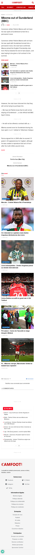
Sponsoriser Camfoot (17, 547)
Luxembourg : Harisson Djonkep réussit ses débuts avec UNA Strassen (18, 423)
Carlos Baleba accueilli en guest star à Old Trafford (21, 86)
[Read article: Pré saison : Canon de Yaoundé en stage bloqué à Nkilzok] (17, 317)
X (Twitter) (27, 480)
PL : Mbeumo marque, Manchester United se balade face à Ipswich (16, 364)
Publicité (17, 517)
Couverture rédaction (17, 528)
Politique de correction (18, 504)
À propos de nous (17, 514)
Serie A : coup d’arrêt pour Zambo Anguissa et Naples (16, 413)
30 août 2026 (4, 368)
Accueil (3, 14)
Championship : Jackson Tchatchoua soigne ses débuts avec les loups (17, 440)
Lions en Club (20, 7)
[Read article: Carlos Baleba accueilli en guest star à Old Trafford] (5, 87)
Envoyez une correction (17, 536)
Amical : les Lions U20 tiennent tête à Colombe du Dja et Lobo (17, 427)
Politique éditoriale (17, 498)
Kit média (17, 520)
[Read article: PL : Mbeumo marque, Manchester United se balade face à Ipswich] (17, 350)
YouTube (27, 484)
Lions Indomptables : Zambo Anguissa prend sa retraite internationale (21, 79)
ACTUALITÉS (9, 14)
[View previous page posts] (16, 93)
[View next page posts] (19, 93)
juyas (8, 25)
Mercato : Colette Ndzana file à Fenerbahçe (19, 64)
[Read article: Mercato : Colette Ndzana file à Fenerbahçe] (5, 65)
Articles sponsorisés (17, 544)
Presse (17, 526)
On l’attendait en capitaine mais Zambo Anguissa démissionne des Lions (21, 71)
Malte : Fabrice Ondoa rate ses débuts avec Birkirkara (16, 418)
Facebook (10, 480)
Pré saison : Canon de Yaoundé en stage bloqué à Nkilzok (15, 332)
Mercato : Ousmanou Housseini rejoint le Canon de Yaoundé (17, 435)
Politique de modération (17, 507)
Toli (2, 7)
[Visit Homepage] (17, 2)
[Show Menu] (2, 2)
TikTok (10, 488)
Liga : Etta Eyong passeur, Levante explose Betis (17, 431)
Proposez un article (17, 539)
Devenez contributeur (17, 542)
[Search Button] (33, 2)
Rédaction (17, 523)
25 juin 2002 (16, 25)
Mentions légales (17, 496)
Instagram (10, 484)
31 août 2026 (13, 67)
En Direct (10, 7)
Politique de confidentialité (18, 501)
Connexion (30, 379)
